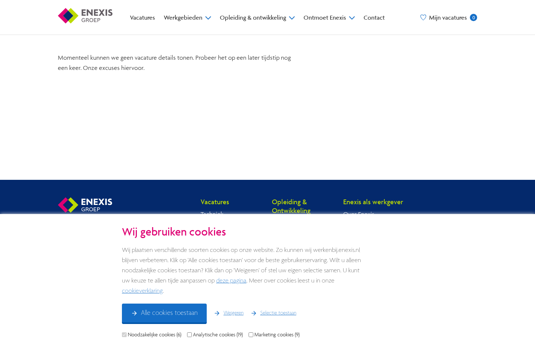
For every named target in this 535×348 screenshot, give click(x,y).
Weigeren (233, 313)
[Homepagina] (85, 17)
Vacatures (142, 17)
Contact (374, 17)
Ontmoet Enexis (325, 17)
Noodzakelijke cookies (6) (154, 334)
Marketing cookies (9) (277, 334)
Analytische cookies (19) (218, 334)
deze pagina (231, 281)
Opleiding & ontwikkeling (253, 17)
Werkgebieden (183, 17)
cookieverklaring (142, 291)
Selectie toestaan (278, 313)
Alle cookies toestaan (169, 313)
